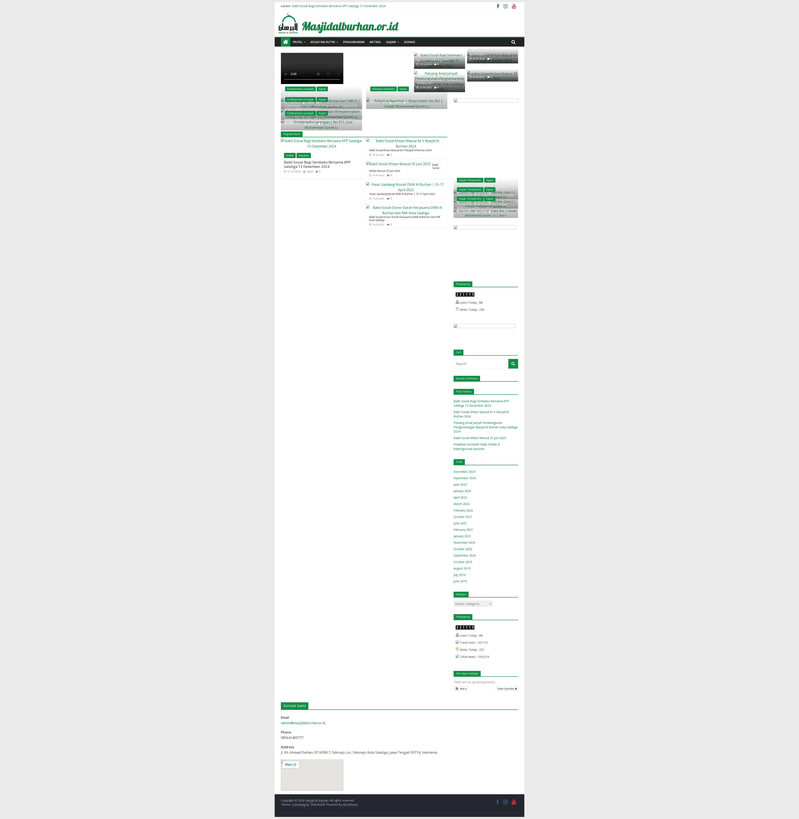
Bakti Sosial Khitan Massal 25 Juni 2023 (492, 72)
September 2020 (465, 555)
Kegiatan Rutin (322, 42)
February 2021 (463, 530)
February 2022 (463, 510)
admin (312, 123)
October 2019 (463, 562)
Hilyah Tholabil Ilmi (470, 180)
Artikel (375, 42)
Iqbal (310, 171)
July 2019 (460, 575)
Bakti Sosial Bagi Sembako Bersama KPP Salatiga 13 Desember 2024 (339, 6)
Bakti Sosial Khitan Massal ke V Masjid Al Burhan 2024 (493, 53)
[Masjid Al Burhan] (399, 12)
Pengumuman (354, 42)
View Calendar (506, 688)
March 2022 (462, 504)
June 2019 (460, 581)
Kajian (391, 42)
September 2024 (465, 478)
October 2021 (463, 517)
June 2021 (460, 523)
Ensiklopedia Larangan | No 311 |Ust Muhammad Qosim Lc (320, 119)
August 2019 (462, 568)
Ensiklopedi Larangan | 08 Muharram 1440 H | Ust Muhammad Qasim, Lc (322, 96)
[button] (461, 689)
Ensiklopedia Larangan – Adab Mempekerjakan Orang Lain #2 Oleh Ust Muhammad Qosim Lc (321, 107)
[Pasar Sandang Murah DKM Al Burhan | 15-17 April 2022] (405, 184)
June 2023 (460, 484)
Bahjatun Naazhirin (383, 89)
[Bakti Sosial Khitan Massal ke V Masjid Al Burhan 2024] (405, 141)
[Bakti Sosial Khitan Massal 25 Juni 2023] (398, 164)
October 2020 (463, 549)
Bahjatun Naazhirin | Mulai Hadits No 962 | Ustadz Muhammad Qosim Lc (407, 96)
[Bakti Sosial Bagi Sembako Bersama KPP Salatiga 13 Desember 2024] (321, 141)
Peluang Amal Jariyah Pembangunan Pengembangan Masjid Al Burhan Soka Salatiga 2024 (439, 80)
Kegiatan (304, 155)
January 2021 (462, 536)
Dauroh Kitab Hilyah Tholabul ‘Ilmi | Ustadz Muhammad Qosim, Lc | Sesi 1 (482, 206)
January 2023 (462, 491)
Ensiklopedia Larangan (300, 89)
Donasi (409, 42)
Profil (297, 42)
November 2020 (464, 542)
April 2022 (460, 497)
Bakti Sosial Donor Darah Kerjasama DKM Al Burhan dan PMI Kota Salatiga (404, 218)
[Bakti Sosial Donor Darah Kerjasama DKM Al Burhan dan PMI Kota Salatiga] (405, 207)
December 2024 (464, 472)
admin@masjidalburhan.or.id (303, 723)
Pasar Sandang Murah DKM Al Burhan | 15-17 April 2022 (402, 194)
